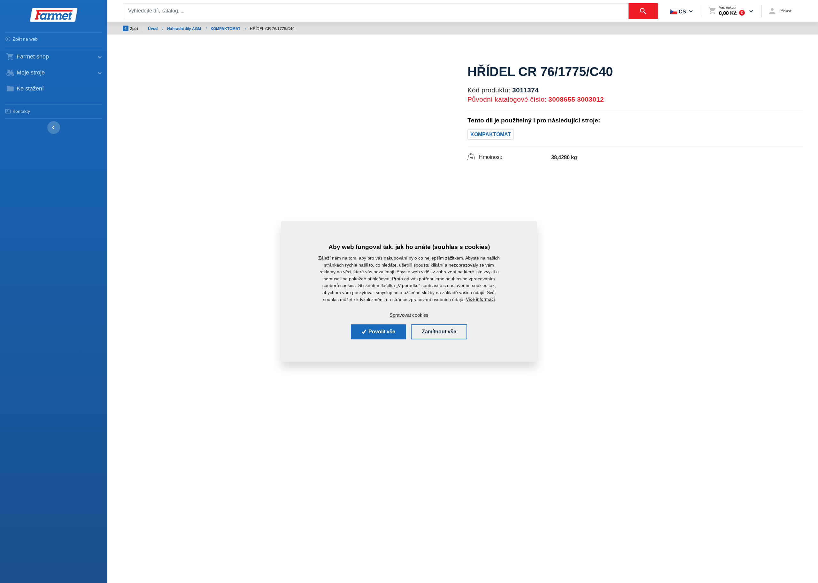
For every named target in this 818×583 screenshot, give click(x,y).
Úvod (153, 28)
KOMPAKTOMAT (226, 28)
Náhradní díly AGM (184, 28)
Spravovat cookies (409, 315)
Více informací (480, 299)
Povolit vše (381, 331)
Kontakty (21, 111)
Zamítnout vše (439, 331)
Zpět (134, 28)
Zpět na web (25, 39)
